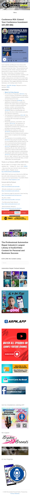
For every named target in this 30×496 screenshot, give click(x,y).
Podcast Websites (15, 493)
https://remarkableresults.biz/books (10, 191)
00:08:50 (7, 110)
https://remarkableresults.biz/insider (11, 186)
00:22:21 (7, 154)
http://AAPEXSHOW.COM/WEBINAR (11, 171)
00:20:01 (7, 139)
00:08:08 (19, 100)
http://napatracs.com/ (14, 179)
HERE (8, 87)
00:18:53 (7, 131)
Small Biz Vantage (11, 85)
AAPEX (25, 166)
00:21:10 (7, 146)
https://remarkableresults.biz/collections (12, 208)
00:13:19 (12, 123)
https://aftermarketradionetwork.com (11, 204)
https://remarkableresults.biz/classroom (11, 195)
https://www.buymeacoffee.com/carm (11, 199)
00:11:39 (23, 115)
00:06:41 (22, 94)
